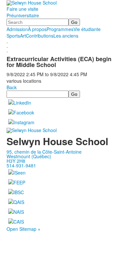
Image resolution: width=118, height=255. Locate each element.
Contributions (39, 35)
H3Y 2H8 (16, 161)
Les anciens (65, 35)
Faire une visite (22, 9)
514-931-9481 (21, 165)
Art (23, 35)
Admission (17, 29)
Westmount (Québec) (29, 156)
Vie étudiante (87, 29)
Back (12, 87)
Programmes (60, 29)
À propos (37, 29)
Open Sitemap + (23, 229)
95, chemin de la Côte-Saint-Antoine (44, 151)
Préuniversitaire (23, 15)
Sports (13, 35)
